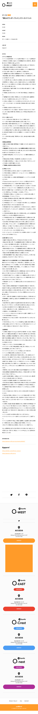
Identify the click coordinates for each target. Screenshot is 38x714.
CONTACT (19, 608)
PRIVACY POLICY (13, 701)
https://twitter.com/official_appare (11, 451)
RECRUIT (26, 701)
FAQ (21, 701)
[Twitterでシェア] (11, 495)
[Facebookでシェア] (19, 495)
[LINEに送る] (26, 495)
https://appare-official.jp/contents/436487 (13, 441)
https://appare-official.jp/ (9, 453)
